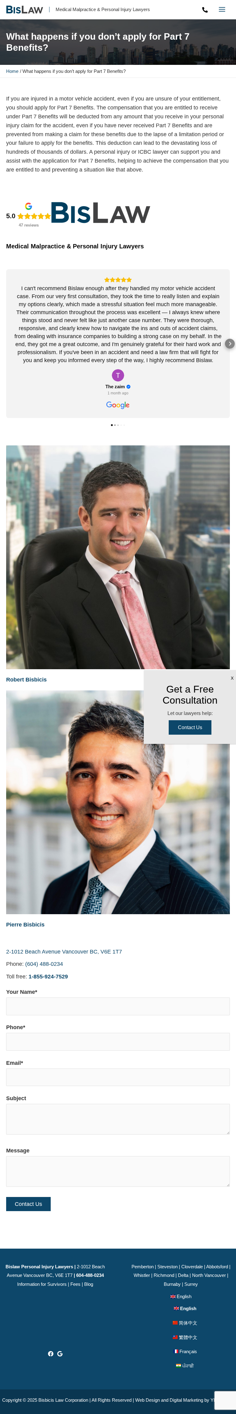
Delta (183, 1275)
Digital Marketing (186, 1400)
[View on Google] (118, 375)
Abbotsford (217, 1266)
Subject (16, 1098)
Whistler (142, 1275)
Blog (88, 1284)
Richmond (164, 1275)
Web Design (147, 1400)
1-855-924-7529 (48, 977)
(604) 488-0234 (44, 964)
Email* (14, 1063)
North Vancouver (209, 1275)
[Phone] (205, 10)
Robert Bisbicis (26, 680)
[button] (6, 344)
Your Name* (21, 992)
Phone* (15, 1027)
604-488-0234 (90, 1275)
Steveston (167, 1266)
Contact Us (190, 727)
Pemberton (143, 1266)
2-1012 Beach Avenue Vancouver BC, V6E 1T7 (64, 952)
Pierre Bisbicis (25, 925)
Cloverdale (192, 1266)
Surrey (191, 1284)
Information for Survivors (42, 1284)
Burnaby (172, 1284)
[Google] (60, 1354)
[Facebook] (50, 1354)
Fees (75, 1284)
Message (18, 1150)
